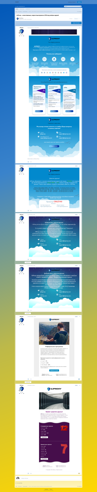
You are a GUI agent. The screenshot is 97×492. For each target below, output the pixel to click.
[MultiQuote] (28, 162)
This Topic (76, 6)
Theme (50, 489)
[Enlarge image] (54, 31)
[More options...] (80, 27)
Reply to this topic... (25, 478)
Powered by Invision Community (48, 490)
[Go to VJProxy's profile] (17, 19)
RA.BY (17, 2)
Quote (31, 161)
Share (71, 18)
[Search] (80, 6)
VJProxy (21, 18)
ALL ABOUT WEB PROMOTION (20, 6)
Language (46, 489)
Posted (32, 27)
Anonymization (29, 19)
